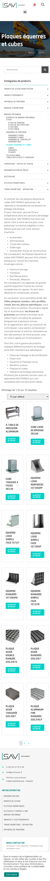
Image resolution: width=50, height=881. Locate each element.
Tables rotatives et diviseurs (20, 157)
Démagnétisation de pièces (16, 170)
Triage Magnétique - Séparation (18, 189)
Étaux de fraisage (16, 123)
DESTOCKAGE (9, 176)
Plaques (12, 152)
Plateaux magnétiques (14, 183)
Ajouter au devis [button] (12, 440)
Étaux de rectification (18, 125)
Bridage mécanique (12, 114)
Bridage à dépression (13, 108)
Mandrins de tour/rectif (19, 139)
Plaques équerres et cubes (18, 145)
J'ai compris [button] (11, 874)
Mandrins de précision (16, 132)
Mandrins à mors (16, 135)
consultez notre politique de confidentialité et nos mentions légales (23, 867)
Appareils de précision (14, 101)
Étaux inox (13, 127)
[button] (25, 12)
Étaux (9, 119)
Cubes (11, 148)
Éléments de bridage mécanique (20, 117)
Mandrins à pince (16, 137)
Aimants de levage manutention (18, 89)
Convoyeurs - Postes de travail (18, 164)
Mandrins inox (14, 141)
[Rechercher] (45, 69)
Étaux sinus (13, 129)
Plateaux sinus (13, 155)
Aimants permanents (13, 95)
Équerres (12, 150)
